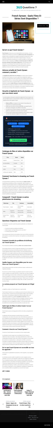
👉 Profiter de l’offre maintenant (18, 140)
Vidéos (29, 417)
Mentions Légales (33, 415)
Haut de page (47, 425)
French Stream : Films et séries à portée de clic (25, 404)
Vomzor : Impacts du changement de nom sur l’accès (12, 404)
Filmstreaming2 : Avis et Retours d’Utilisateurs (18, 392)
